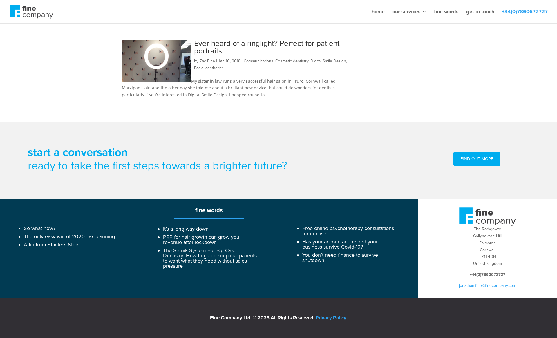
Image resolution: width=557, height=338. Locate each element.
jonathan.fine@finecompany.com (487, 285)
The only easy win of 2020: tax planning (69, 236)
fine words (446, 12)
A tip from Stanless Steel (51, 244)
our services (406, 12)
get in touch (480, 12)
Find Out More (476, 158)
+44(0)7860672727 (525, 12)
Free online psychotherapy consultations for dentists (348, 231)
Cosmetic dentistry (291, 61)
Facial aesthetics (209, 68)
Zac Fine (207, 61)
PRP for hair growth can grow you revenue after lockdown (201, 239)
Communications (258, 61)
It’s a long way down (186, 229)
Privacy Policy (331, 318)
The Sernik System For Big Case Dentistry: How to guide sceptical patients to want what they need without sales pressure (210, 258)
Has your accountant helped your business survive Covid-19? (340, 244)
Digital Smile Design (328, 61)
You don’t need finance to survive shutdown (340, 257)
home (378, 12)
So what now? (39, 228)
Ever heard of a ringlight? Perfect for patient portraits (267, 47)
